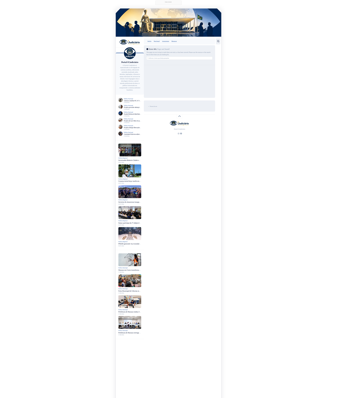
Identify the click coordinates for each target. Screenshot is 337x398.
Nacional (157, 41)
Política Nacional (128, 99)
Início (149, 41)
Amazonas (165, 41)
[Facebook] (181, 133)
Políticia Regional (123, 158)
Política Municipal (123, 268)
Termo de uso (153, 106)
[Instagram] (178, 133)
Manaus (174, 41)
